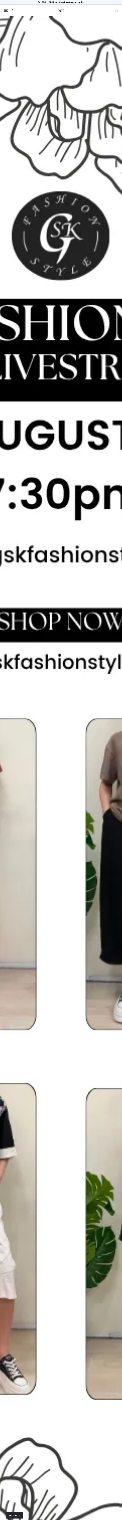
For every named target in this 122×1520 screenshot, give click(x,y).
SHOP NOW (15, 1515)
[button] (6, 10)
